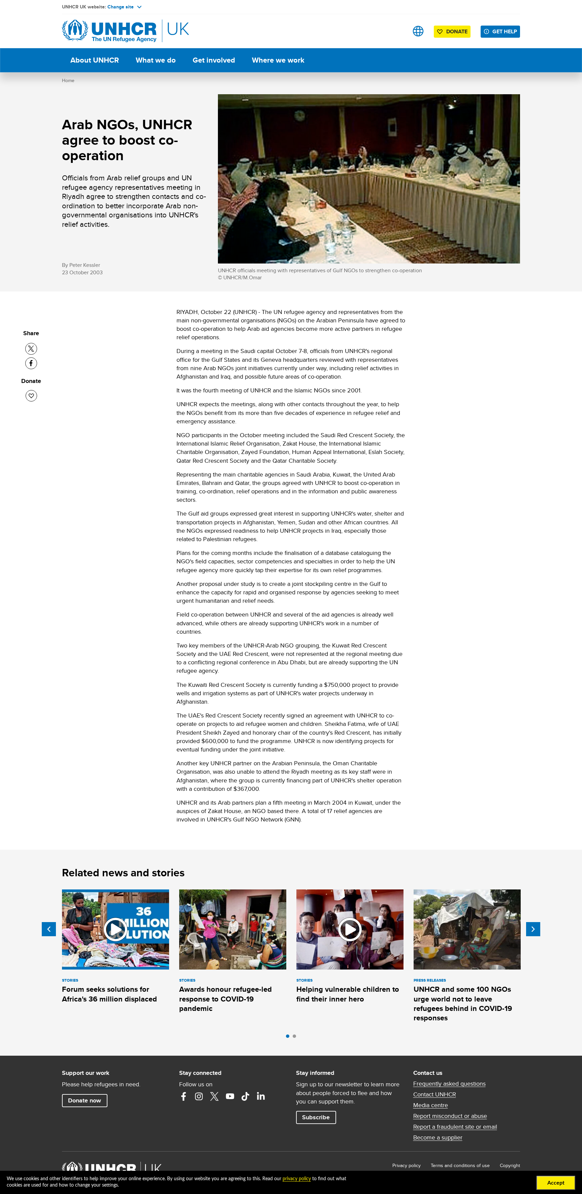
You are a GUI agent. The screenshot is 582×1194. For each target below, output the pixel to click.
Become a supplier (437, 1137)
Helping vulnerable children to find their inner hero (347, 994)
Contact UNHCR (434, 1094)
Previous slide (49, 929)
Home (68, 80)
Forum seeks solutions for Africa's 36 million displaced (109, 994)
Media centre (430, 1105)
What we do (156, 60)
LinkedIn (261, 1096)
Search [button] (396, 31)
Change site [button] (120, 6)
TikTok (245, 1096)
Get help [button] (504, 31)
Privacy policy (406, 1165)
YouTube (230, 1096)
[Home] (109, 31)
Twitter (214, 1096)
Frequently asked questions (449, 1083)
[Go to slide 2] (296, 1037)
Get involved (214, 60)
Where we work (278, 60)
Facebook (183, 1096)
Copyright (510, 1165)
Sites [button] (418, 31)
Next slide (533, 929)
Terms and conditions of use (460, 1165)
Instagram (199, 1096)
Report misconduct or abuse (450, 1116)
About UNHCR (94, 60)
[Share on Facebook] (31, 363)
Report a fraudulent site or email (455, 1126)
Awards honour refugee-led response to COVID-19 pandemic (225, 999)
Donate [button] (456, 31)
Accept (555, 1183)
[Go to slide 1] (289, 1037)
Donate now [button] (84, 1100)
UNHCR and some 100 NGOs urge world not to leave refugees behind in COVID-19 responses (463, 1003)
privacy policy (297, 1179)
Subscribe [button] (316, 1117)
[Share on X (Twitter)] (31, 349)
